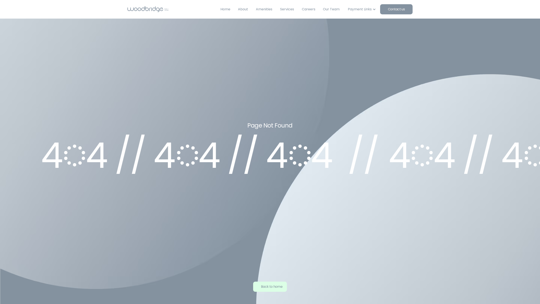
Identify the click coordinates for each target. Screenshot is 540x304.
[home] (148, 9)
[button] (361, 9)
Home (225, 9)
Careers (308, 9)
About (243, 9)
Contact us (396, 9)
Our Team (331, 9)
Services (287, 9)
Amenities (264, 9)
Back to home (271, 286)
